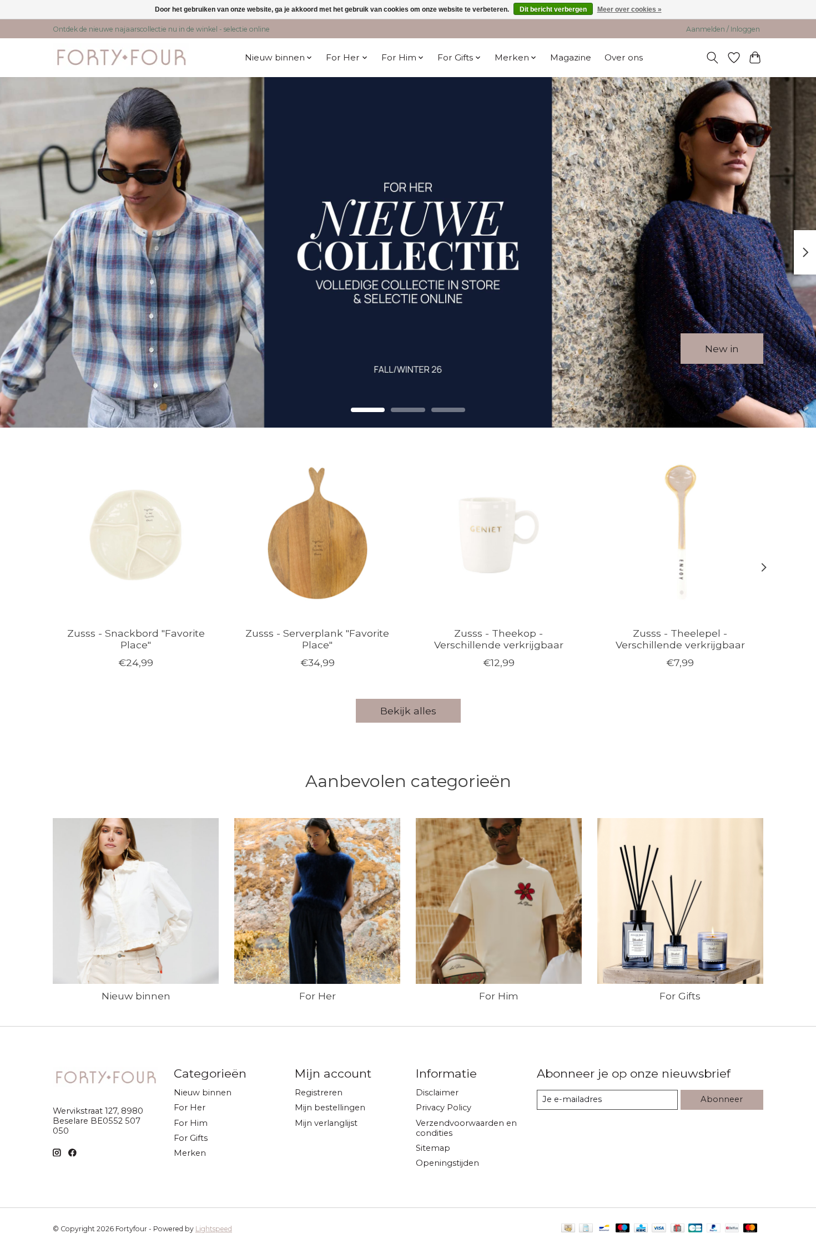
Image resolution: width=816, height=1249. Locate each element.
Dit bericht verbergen (553, 9)
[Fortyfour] (121, 57)
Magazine (570, 57)
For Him (498, 996)
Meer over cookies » (629, 9)
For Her (317, 996)
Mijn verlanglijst (326, 1123)
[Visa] (659, 1228)
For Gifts (680, 996)
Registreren (318, 1093)
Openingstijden (447, 1163)
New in (722, 348)
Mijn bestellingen (330, 1108)
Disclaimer (437, 1093)
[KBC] (641, 1228)
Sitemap (433, 1148)
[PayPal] (714, 1228)
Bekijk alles (408, 711)
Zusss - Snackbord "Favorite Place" (136, 638)
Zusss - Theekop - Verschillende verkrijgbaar (498, 638)
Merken (190, 1153)
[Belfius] (732, 1228)
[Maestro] (623, 1228)
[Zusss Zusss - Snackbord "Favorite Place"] (136, 535)
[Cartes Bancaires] (695, 1228)
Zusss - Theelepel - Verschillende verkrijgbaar (680, 638)
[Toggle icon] (712, 58)
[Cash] (568, 1228)
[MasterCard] (750, 1228)
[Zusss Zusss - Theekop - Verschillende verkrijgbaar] (499, 535)
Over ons (624, 57)
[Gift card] (677, 1228)
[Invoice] (586, 1228)
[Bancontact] (604, 1228)
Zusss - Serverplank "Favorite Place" (317, 638)
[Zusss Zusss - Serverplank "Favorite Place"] (317, 535)
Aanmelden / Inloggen (723, 29)
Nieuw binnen (136, 996)
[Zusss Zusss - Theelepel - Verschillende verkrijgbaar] (680, 535)
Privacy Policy (443, 1108)
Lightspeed (213, 1229)
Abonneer (722, 1099)
